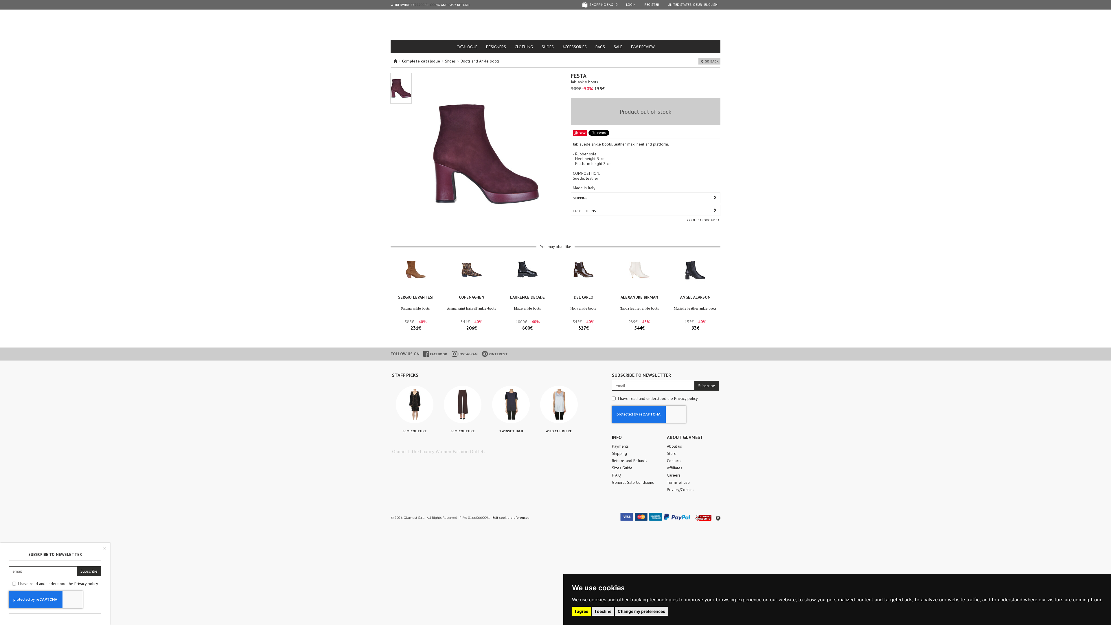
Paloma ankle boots (415, 308)
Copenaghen (471, 297)
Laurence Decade (527, 297)
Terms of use (678, 482)
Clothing (524, 46)
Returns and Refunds (629, 460)
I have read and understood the (658, 398)
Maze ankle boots (527, 308)
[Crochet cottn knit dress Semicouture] (414, 404)
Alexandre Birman (639, 297)
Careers (673, 475)
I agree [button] (581, 611)
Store (671, 453)
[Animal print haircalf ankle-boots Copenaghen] (471, 276)
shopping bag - (602, 4)
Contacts (674, 460)
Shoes (548, 46)
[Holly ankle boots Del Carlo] (583, 276)
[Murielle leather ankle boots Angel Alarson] (695, 276)
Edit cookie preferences (510, 517)
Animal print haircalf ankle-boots (471, 308)
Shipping (580, 198)
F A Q (616, 475)
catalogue (467, 46)
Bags (600, 46)
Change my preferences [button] (641, 611)
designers (496, 46)
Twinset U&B (511, 431)
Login (631, 4)
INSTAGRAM (467, 354)
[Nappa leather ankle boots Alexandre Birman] (639, 276)
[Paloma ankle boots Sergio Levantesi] (415, 276)
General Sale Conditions (633, 482)
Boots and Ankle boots (480, 61)
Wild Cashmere (559, 431)
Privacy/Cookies (680, 489)
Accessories (574, 46)
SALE (618, 46)
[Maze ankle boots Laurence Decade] (527, 276)
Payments (620, 446)
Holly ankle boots (583, 308)
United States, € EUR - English (693, 4)
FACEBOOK (438, 354)
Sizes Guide (622, 467)
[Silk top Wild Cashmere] (559, 404)
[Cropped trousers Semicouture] (462, 404)
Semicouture (414, 431)
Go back (711, 61)
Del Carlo (583, 297)
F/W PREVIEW (643, 46)
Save (582, 133)
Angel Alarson (695, 297)
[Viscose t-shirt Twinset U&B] (511, 404)
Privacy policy (686, 398)
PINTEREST (498, 354)
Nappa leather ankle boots (639, 308)
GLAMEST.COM (555, 25)
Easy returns (584, 211)
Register (651, 4)
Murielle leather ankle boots (695, 308)
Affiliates (674, 467)
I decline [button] (603, 611)
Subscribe (706, 385)
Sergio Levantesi (415, 297)
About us (674, 446)
